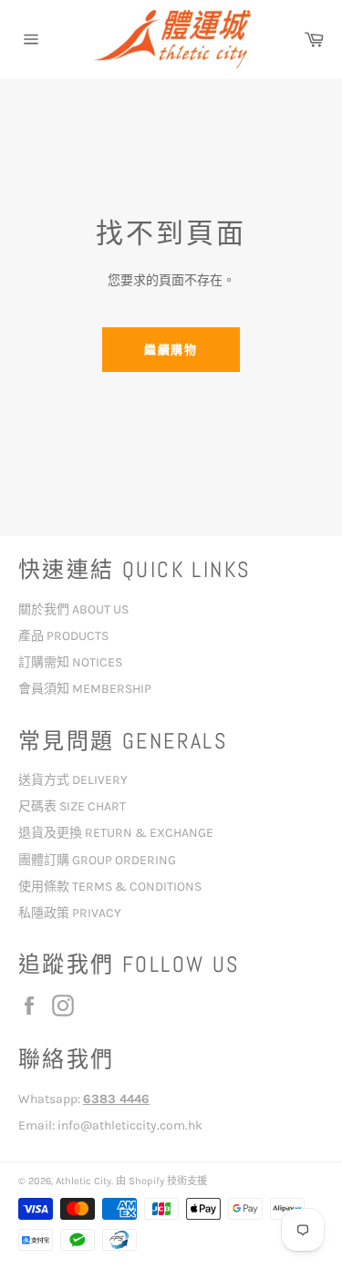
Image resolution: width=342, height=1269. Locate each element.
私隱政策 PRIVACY (69, 913)
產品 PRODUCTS (63, 636)
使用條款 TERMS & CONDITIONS (110, 886)
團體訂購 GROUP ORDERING (97, 860)
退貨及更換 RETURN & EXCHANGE (115, 833)
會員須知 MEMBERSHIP (84, 688)
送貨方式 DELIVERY (73, 780)
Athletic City (83, 1181)
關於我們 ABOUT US (73, 609)
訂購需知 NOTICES (70, 662)
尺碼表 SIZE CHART (72, 806)
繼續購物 (171, 349)
